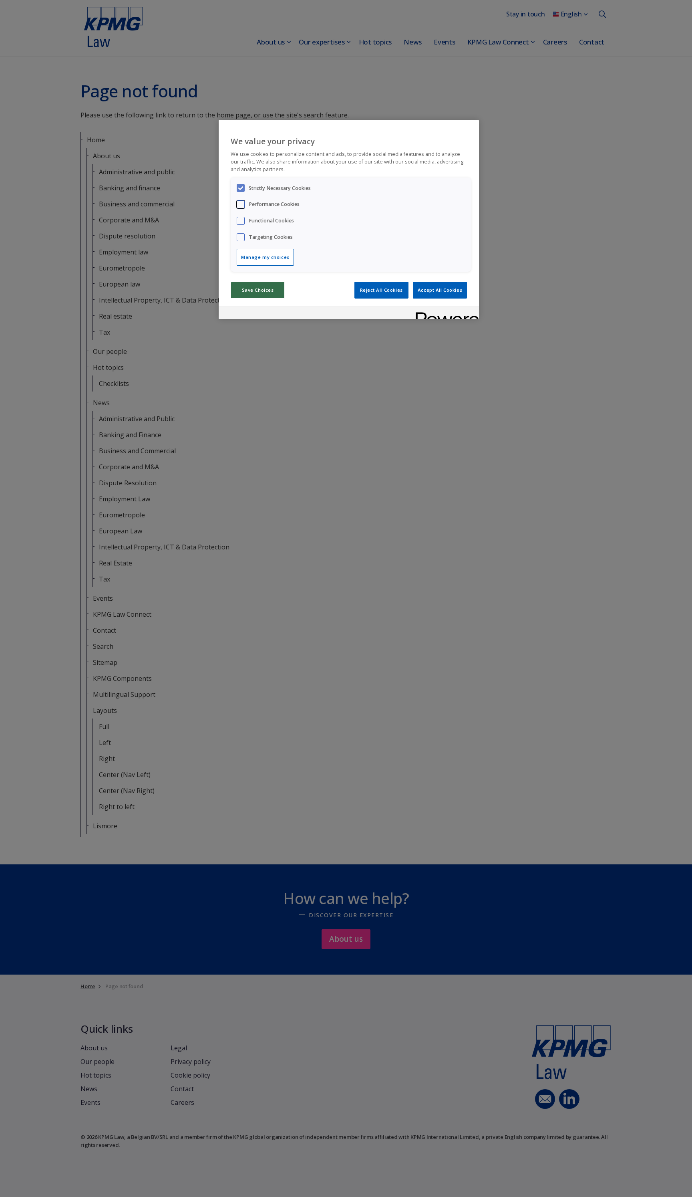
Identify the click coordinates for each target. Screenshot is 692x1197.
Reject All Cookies (381, 290)
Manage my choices (265, 257)
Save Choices (258, 290)
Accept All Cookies (440, 290)
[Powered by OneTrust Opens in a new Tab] (444, 314)
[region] (349, 219)
